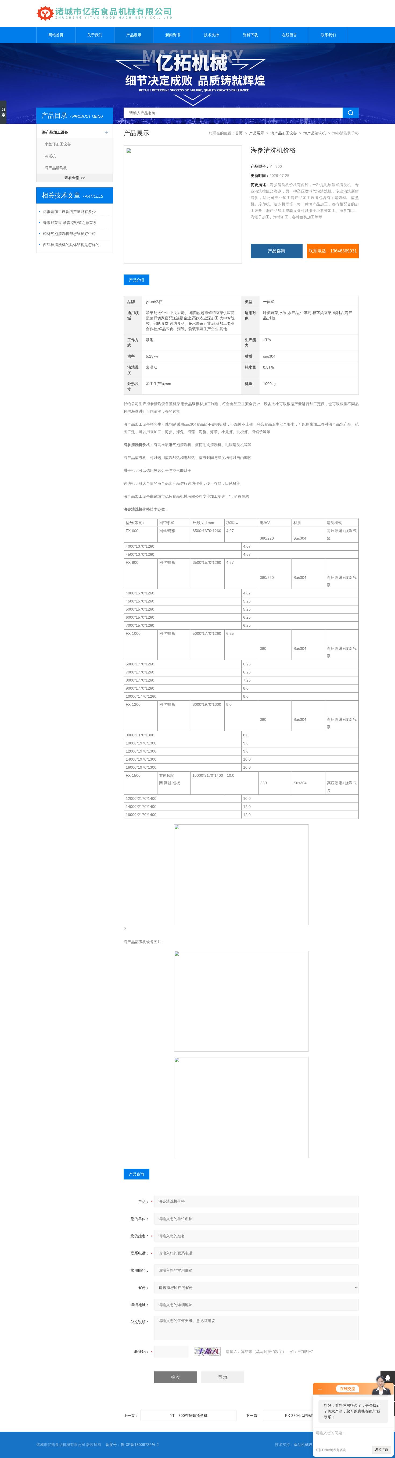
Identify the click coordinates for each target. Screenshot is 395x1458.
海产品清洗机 (56, 168)
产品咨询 (276, 251)
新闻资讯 (172, 35)
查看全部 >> (74, 178)
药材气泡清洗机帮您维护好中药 (69, 233)
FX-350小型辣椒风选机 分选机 (310, 1415)
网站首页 (55, 35)
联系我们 (328, 35)
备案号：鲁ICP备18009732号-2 (132, 1444)
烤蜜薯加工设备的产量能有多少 (69, 211)
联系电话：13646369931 (333, 251)
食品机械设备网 (307, 1444)
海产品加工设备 (55, 132)
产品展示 (133, 35)
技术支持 (211, 35)
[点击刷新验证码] (207, 1351)
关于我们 (94, 35)
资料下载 (250, 35)
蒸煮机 (50, 156)
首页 (239, 133)
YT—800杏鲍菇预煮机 (188, 1415)
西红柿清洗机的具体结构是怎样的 (71, 245)
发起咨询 (381, 1450)
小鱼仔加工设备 (58, 144)
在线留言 (289, 35)
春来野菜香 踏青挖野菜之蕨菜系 (70, 222)
